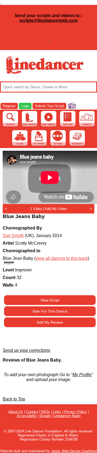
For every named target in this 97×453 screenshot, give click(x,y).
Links (57, 412)
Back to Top (14, 399)
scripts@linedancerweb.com (48, 20)
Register (9, 106)
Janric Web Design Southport (74, 451)
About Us (15, 412)
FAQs (45, 412)
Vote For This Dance (49, 311)
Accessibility (27, 416)
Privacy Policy (75, 412)
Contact (32, 412)
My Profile (82, 374)
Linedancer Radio (67, 416)
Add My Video (56, 209)
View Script (49, 300)
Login (25, 106)
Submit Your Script (49, 106)
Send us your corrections (26, 350)
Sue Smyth (13, 235)
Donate (45, 416)
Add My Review (50, 322)
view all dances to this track (62, 258)
